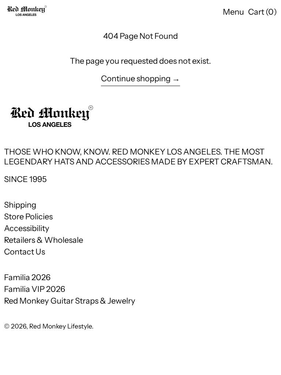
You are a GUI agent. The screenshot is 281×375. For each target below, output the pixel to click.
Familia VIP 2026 (34, 289)
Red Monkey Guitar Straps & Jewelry (69, 301)
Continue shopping (136, 78)
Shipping (20, 205)
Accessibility (26, 228)
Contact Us (24, 252)
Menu (233, 12)
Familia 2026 (27, 277)
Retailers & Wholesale (43, 240)
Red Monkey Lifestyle (60, 326)
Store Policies (28, 217)
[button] (262, 12)
